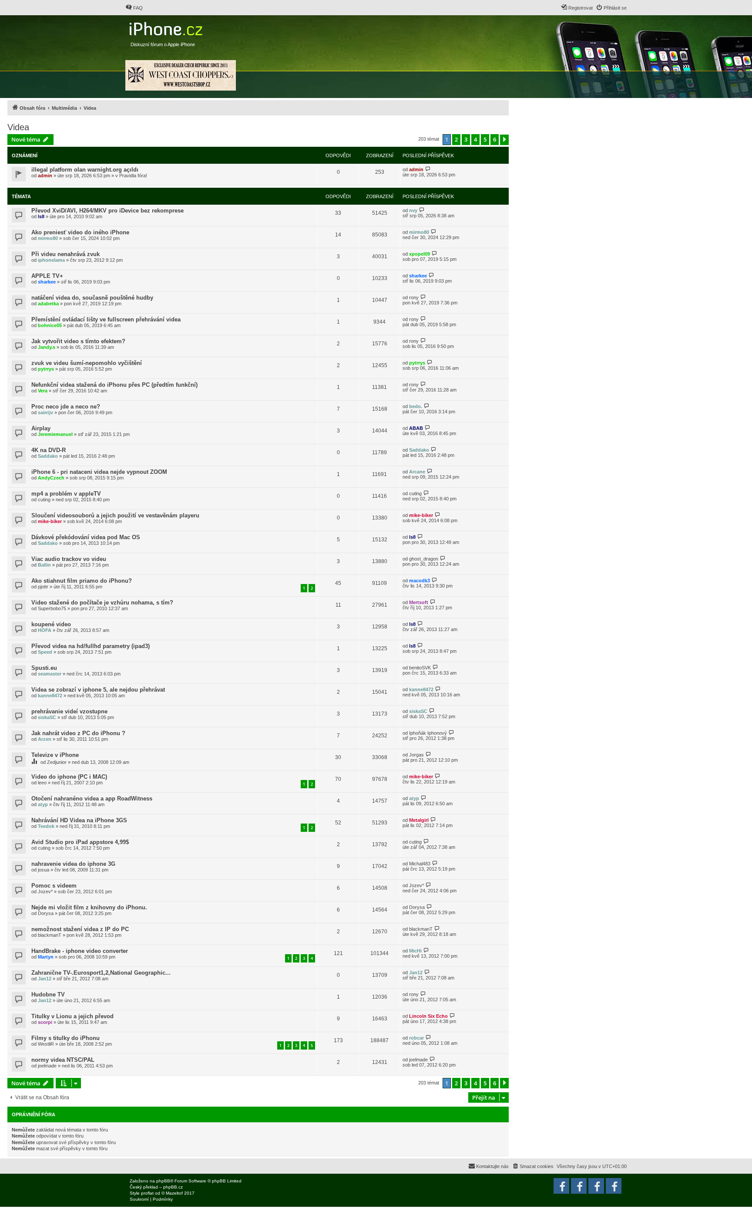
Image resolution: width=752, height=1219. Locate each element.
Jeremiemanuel (55, 434)
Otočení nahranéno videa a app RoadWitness (91, 798)
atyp (43, 804)
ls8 (41, 216)
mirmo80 (48, 238)
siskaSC (47, 717)
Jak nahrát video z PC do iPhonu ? (78, 733)
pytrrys (46, 368)
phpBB (163, 1180)
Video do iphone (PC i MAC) (69, 776)
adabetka (48, 303)
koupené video (51, 624)
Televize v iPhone (55, 755)
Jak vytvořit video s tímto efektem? (78, 341)
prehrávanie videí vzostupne (69, 711)
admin (45, 175)
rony (414, 297)
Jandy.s (46, 347)
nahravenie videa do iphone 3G (73, 864)
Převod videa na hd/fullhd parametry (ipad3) (90, 646)
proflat (147, 1193)
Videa (18, 127)
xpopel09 (419, 254)
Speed (45, 652)
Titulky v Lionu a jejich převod (72, 1016)
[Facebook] (613, 1186)
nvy (413, 210)
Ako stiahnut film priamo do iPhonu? (81, 580)
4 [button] (475, 139)
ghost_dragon (423, 558)
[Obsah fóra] (166, 26)
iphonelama (51, 260)
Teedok (46, 826)
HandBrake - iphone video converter (79, 951)
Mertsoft (418, 602)
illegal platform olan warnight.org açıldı (84, 169)
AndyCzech (51, 477)
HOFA (44, 630)
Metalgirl (419, 820)
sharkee (47, 281)
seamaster (49, 673)
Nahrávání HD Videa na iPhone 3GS (79, 820)
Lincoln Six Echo (428, 1016)
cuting (44, 499)
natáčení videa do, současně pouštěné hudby (92, 297)
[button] (504, 140)
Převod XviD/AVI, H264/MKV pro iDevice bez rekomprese (107, 210)
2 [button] (456, 139)
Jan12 (44, 978)
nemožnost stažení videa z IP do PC (80, 929)
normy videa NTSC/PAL (62, 1060)
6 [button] (494, 139)
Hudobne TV (48, 994)
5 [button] (485, 139)
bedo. (415, 406)
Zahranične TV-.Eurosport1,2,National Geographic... (101, 972)
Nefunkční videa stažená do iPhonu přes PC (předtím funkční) (114, 385)
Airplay (40, 428)
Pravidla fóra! (133, 175)
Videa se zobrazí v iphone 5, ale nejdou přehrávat (98, 689)
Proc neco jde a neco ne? (65, 406)
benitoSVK (420, 667)
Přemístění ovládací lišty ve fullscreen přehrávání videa (106, 319)
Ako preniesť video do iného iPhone (80, 232)
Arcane (417, 471)
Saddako (48, 456)
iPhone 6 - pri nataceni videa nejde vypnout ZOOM (99, 472)
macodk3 (419, 580)
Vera (42, 390)
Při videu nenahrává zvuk (65, 254)
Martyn (46, 956)
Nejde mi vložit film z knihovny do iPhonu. (89, 907)
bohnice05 (50, 325)
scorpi (45, 1022)
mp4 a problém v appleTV (66, 493)
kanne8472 (50, 695)
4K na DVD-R (48, 450)
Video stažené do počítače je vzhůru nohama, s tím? (102, 602)
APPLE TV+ (47, 276)
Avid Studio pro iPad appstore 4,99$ (80, 842)
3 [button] (465, 139)
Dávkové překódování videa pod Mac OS (85, 537)
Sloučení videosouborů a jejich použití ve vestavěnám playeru (115, 515)
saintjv (45, 412)
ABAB (416, 428)
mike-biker (50, 521)
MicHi (415, 950)
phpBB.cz (173, 1187)
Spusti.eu (44, 668)
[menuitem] (134, 8)
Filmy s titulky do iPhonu (65, 1038)
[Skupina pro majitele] (596, 1186)
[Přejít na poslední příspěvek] (428, 169)
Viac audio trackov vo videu (68, 559)
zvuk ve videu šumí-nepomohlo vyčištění (86, 363)
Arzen (44, 739)
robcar (416, 1037)
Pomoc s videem (54, 885)
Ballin (44, 564)
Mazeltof (174, 1193)
